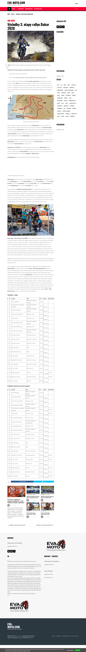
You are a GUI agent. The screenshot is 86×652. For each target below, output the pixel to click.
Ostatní (34, 494)
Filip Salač (59, 87)
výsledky (59, 111)
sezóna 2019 (66, 105)
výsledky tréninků (66, 111)
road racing (59, 105)
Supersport (59, 108)
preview (65, 100)
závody (62, 116)
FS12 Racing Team (38, 9)
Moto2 (72, 92)
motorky (74, 95)
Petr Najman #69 (28, 9)
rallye (66, 103)
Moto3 (58, 95)
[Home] (9, 9)
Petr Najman (59, 100)
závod (58, 116)
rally (63, 103)
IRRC (76, 90)
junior (58, 92)
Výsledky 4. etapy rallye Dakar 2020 (44, 525)
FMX (8, 497)
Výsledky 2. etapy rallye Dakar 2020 (17, 525)
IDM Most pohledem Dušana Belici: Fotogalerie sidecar (33, 497)
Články (13, 9)
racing (58, 103)
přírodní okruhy (72, 100)
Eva (10, 505)
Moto (29, 511)
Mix (9, 20)
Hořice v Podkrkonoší (69, 90)
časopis (67, 116)
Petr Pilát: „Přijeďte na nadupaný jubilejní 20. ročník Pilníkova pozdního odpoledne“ (16, 501)
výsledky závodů (60, 113)
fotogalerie (65, 87)
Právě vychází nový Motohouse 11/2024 (31, 513)
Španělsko (72, 116)
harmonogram (60, 90)
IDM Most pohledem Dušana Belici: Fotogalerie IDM (47, 497)
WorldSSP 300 (74, 113)
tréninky (74, 108)
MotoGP (62, 95)
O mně (76, 3)
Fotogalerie (21, 9)
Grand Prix (72, 87)
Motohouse (68, 95)
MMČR (68, 92)
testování (69, 108)
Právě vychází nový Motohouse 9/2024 (45, 513)
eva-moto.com (16, 2)
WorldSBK (68, 113)
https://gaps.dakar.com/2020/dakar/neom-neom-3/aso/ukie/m (31, 77)
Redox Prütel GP (73, 103)
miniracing (63, 92)
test (64, 108)
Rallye (13, 20)
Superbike (72, 105)
